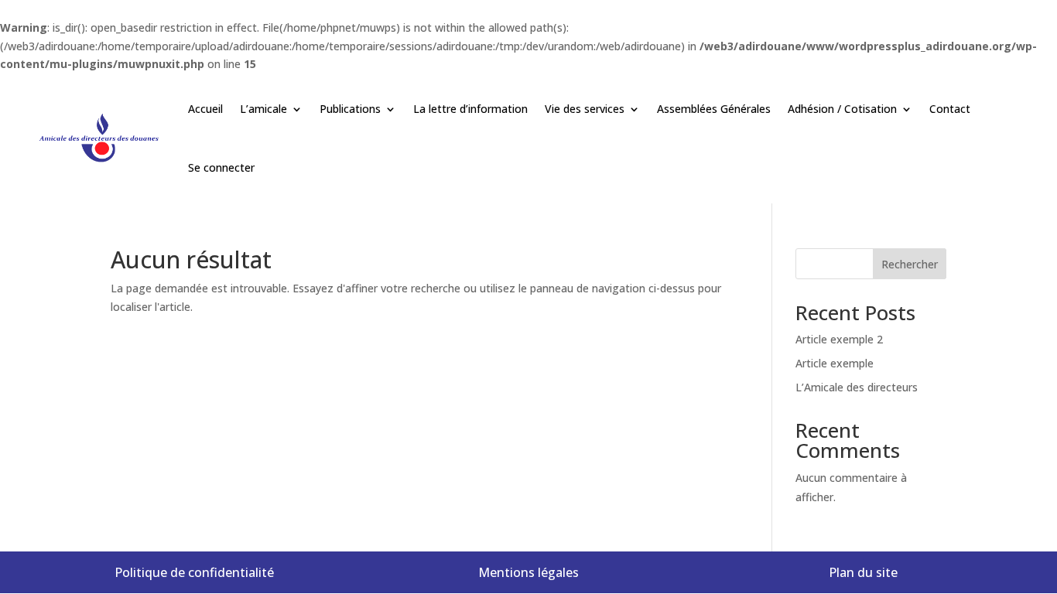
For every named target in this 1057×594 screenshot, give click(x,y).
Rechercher (909, 264)
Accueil (205, 108)
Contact (949, 108)
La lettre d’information (470, 108)
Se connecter (221, 167)
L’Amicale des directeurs (856, 387)
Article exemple (834, 363)
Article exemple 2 (839, 339)
